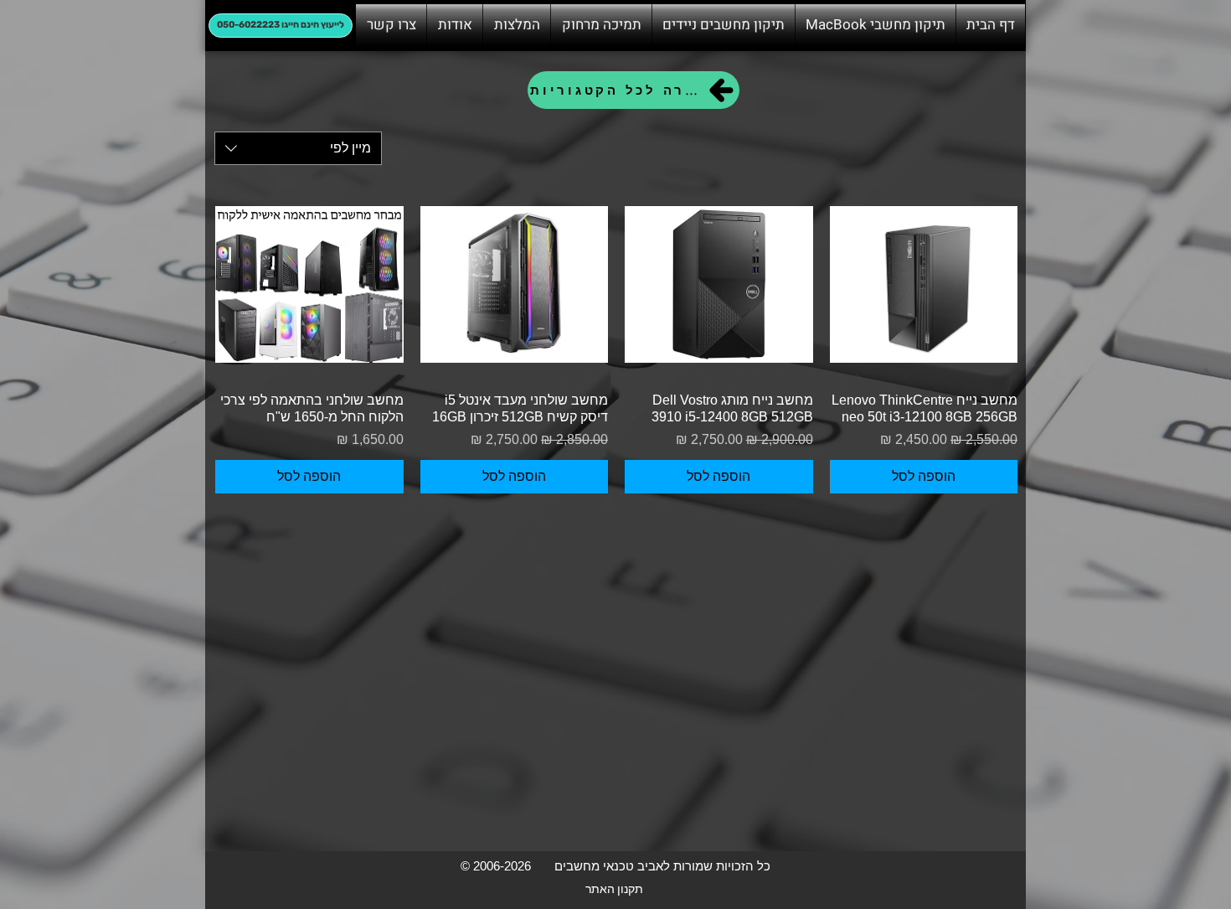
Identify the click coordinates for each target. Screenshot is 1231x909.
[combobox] (298, 148)
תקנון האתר (614, 888)
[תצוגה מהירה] (924, 284)
